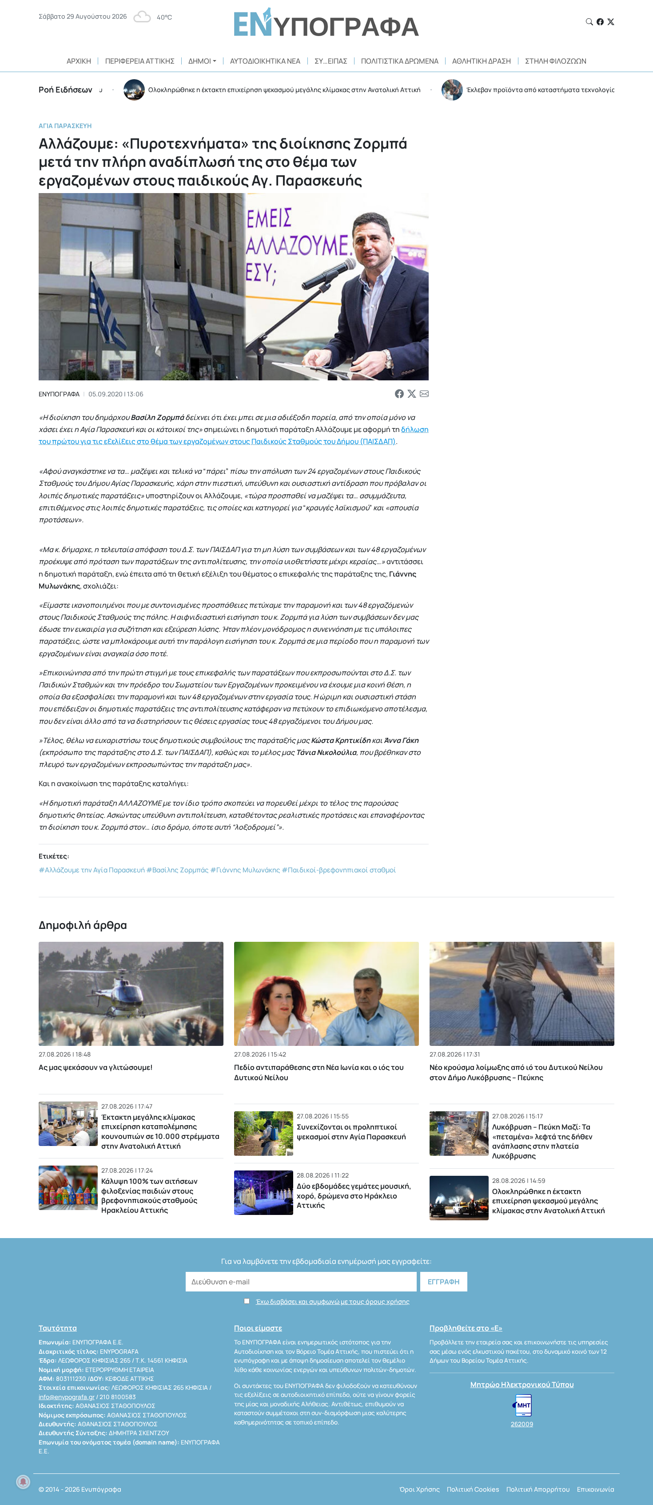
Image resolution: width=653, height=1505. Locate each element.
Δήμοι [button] (199, 61)
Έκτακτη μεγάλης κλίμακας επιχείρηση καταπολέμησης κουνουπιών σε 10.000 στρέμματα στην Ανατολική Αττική (160, 1131)
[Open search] (589, 21)
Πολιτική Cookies (473, 1489)
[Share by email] (424, 394)
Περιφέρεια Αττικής (140, 61)
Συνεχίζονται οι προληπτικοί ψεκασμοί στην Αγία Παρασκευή (351, 1132)
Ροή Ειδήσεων (65, 89)
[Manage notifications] (23, 1482)
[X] (610, 21)
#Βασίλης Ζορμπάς (177, 870)
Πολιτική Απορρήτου (538, 1489)
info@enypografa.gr (67, 1397)
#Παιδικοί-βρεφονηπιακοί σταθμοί (339, 870)
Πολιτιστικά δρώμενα (399, 61)
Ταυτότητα (58, 1328)
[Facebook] (600, 21)
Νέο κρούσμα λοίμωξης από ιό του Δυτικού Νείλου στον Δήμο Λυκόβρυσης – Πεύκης (516, 1072)
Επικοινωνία (595, 1489)
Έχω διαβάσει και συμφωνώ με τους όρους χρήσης (333, 1301)
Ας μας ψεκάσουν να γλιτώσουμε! (96, 1067)
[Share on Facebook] (399, 394)
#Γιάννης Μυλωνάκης (245, 870)
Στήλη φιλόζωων (555, 61)
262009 (522, 1424)
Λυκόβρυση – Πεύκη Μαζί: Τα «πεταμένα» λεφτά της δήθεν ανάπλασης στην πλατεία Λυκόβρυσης (542, 1141)
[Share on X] (411, 394)
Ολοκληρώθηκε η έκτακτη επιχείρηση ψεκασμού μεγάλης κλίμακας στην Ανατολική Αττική (548, 1200)
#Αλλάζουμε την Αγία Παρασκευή (92, 870)
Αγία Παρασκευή (65, 125)
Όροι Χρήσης (419, 1489)
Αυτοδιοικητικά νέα (265, 61)
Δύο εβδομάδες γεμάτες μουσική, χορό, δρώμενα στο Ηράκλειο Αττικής (354, 1195)
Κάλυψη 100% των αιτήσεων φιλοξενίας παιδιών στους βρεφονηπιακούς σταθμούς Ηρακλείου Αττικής (149, 1195)
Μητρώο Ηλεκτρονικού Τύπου (522, 1384)
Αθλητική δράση (481, 61)
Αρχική (79, 61)
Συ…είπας (331, 61)
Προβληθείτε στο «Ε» (466, 1328)
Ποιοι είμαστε (258, 1328)
